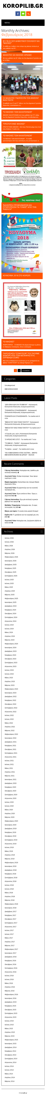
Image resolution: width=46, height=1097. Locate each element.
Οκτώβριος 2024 (10, 613)
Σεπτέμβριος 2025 (11, 576)
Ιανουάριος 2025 (10, 602)
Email (23, 13)
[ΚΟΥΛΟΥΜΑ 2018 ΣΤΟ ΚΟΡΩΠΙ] (22, 272)
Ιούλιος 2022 (9, 715)
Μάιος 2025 (9, 587)
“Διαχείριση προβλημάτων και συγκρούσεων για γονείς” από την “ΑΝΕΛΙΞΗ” (19, 207)
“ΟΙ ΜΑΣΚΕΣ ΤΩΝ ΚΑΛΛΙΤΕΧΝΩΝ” (17, 112)
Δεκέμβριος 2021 (10, 742)
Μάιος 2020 (9, 810)
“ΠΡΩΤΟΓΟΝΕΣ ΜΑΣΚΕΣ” (14, 123)
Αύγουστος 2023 (10, 666)
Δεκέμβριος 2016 (10, 957)
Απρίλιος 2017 (10, 942)
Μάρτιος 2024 (9, 640)
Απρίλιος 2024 (10, 636)
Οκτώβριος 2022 (10, 704)
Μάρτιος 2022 (9, 730)
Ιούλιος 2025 (9, 580)
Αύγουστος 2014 (10, 1062)
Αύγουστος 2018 (10, 881)
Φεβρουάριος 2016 (11, 994)
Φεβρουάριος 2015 (11, 1040)
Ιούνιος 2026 (9, 542)
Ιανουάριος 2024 (10, 647)
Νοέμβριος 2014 (10, 1051)
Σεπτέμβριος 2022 (11, 708)
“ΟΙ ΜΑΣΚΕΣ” (8, 341)
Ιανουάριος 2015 (10, 1043)
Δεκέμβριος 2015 (10, 1002)
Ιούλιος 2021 (9, 761)
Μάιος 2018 (9, 893)
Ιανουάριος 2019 (10, 866)
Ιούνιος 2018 (9, 889)
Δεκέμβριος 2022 (10, 696)
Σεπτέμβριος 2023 (11, 663)
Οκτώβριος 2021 (10, 749)
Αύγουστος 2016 (10, 972)
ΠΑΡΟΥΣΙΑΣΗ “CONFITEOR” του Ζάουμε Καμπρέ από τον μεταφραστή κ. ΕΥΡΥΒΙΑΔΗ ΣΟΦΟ (21, 355)
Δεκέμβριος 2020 (10, 783)
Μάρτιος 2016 (9, 991)
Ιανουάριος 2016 (10, 998)
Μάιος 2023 (9, 678)
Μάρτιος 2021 (9, 776)
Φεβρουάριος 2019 (11, 863)
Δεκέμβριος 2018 (10, 870)
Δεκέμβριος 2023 (10, 651)
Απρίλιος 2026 (10, 549)
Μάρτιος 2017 (9, 945)
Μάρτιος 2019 (9, 859)
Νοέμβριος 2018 (10, 874)
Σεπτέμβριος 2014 (11, 1059)
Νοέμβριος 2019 (10, 832)
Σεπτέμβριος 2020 (11, 795)
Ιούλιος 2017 (9, 930)
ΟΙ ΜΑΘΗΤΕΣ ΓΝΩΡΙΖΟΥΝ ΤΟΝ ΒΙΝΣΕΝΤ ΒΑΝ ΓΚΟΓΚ (21, 99)
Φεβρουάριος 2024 (11, 644)
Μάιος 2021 (9, 768)
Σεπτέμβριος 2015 (11, 1013)
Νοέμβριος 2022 (10, 700)
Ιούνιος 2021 (9, 764)
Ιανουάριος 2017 (10, 953)
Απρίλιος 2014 (10, 1077)
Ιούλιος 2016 (9, 976)
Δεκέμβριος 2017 (10, 911)
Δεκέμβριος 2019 (10, 828)
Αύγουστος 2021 (10, 757)
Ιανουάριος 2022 (10, 738)
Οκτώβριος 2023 (10, 659)
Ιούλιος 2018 (9, 885)
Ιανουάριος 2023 (10, 693)
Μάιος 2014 (9, 1074)
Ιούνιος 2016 (9, 979)
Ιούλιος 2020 (9, 802)
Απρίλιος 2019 (10, 855)
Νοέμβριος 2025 (10, 568)
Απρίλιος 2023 (10, 681)
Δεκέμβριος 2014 (10, 1047)
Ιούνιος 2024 (9, 629)
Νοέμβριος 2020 (10, 787)
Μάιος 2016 (9, 983)
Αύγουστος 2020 (10, 798)
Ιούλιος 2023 (9, 670)
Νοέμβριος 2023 (10, 655)
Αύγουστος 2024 (10, 621)
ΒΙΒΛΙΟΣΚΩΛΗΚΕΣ (11, 389)
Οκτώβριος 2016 (10, 964)
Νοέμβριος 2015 (10, 1006)
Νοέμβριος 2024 (10, 610)
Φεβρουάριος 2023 (11, 689)
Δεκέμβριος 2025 (10, 565)
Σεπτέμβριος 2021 (11, 753)
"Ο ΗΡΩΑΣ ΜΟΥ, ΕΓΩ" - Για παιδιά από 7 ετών (20, 439)
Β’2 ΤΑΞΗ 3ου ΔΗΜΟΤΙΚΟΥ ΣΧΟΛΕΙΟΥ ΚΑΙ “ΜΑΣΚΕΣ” (21, 42)
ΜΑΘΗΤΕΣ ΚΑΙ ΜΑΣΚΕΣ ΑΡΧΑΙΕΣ (17, 55)
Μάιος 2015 (9, 1028)
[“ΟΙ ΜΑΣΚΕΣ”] (22, 338)
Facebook (17, 13)
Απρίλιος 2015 (10, 1032)
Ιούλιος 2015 (9, 1021)
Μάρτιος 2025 (9, 595)
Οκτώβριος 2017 (10, 919)
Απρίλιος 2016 (10, 987)
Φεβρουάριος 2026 (11, 557)
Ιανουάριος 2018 (10, 908)
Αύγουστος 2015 (10, 1017)
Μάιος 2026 (9, 546)
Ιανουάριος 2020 (10, 825)
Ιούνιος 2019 (9, 847)
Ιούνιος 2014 (9, 1070)
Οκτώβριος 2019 (10, 836)
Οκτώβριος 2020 (10, 791)
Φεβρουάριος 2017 (11, 949)
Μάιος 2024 (9, 632)
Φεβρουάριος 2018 (11, 904)
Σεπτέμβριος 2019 (11, 840)
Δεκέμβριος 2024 (10, 606)
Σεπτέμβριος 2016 (11, 968)
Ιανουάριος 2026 (10, 561)
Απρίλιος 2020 (10, 813)
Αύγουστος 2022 (10, 712)
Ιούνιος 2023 (9, 674)
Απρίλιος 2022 (10, 727)
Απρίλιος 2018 (10, 896)
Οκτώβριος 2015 (10, 1010)
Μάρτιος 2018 (9, 900)
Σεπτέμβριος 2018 (11, 878)
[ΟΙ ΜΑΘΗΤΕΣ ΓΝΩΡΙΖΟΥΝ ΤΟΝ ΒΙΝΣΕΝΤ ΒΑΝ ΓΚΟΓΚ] (22, 95)
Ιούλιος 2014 (9, 1066)
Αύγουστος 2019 (10, 844)
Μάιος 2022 (9, 723)
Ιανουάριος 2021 (10, 779)
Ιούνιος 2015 (9, 1025)
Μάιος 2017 (9, 938)
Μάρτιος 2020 (9, 817)
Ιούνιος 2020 (9, 806)
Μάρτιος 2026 (9, 553)
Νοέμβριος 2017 (10, 915)
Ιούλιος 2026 (9, 538)
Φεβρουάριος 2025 (11, 598)
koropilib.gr (23, 5)
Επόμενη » (26, 371)
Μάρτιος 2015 (9, 1036)
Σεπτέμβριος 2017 (11, 923)
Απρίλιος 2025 (10, 591)
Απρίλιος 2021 (10, 772)
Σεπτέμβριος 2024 (11, 617)
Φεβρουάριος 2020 (11, 821)
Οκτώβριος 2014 (10, 1055)
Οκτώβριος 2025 (10, 572)
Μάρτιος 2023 (9, 685)
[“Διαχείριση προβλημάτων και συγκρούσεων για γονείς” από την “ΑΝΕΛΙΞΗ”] (22, 202)
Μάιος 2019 (9, 851)
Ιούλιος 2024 (9, 625)
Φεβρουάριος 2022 (11, 734)
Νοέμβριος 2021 (10, 746)
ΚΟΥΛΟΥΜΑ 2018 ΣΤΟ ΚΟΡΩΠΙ (16, 275)
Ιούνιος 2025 (9, 583)
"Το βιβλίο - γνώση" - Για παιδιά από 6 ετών (19, 449)
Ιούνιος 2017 (9, 934)
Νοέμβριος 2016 (10, 961)
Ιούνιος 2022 (9, 719)
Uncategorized (10, 385)
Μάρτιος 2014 (9, 1081)
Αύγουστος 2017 (10, 927)
